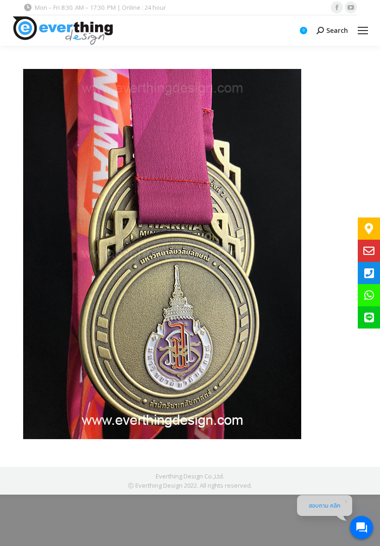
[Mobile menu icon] (362, 30)
